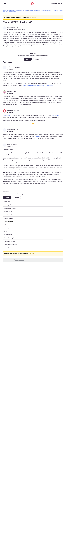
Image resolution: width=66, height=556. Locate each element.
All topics (6, 224)
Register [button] (37, 59)
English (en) (53, 3)
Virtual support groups (9, 241)
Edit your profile (8, 205)
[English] (32, 3)
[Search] (59, 3)
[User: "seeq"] (4, 92)
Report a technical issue (10, 248)
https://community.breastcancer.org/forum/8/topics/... (37, 85)
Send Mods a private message (11, 214)
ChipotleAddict (11, 27)
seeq (8, 91)
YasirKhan (9, 144)
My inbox (6, 231)
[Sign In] (62, 3)
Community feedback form (10, 244)
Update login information (10, 208)
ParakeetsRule (55, 115)
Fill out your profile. (19, 260)
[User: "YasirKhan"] (4, 145)
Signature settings (8, 211)
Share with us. (32, 17)
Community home (8, 221)
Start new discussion (9, 218)
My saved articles (8, 234)
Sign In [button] (27, 59)
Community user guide (9, 238)
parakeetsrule (10, 67)
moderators (10, 110)
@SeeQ (38, 136)
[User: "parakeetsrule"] (4, 67)
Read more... (32, 253)
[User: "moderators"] (4, 111)
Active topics (7, 228)
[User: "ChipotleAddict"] (4, 28)
